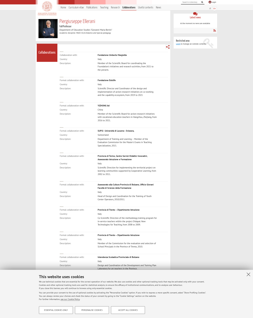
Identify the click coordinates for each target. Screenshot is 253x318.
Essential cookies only (56, 310)
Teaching (104, 7)
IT (210, 8)
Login (178, 44)
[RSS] (214, 30)
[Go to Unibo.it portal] (47, 8)
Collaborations (128, 7)
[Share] (167, 47)
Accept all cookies (128, 310)
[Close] (248, 274)
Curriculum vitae (76, 7)
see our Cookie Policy (70, 299)
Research (115, 7)
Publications (92, 7)
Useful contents (145, 7)
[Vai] (202, 2)
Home (63, 7)
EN (214, 8)
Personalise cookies (91, 310)
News (158, 7)
